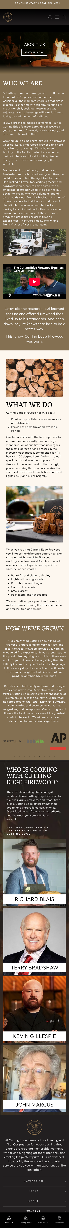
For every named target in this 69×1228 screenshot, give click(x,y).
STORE (34, 1191)
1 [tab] (14, 756)
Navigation (34, 1181)
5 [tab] (34, 756)
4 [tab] (29, 756)
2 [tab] (19, 756)
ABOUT (33, 1201)
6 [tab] (39, 756)
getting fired (50, 660)
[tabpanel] (12, 741)
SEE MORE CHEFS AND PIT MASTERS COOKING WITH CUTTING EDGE (28, 830)
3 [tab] (24, 756)
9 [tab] (54, 756)
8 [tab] (49, 756)
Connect (33, 1211)
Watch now (34, 52)
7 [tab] (44, 756)
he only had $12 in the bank (38, 676)
